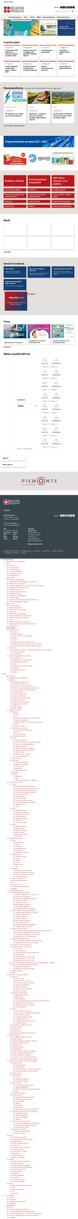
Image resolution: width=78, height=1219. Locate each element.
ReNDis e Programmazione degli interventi (27, 1089)
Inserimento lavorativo (21, 876)
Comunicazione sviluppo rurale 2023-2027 (27, 935)
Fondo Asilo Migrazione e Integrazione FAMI (24, 965)
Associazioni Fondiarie (21, 762)
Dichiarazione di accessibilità (11, 551)
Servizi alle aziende (17, 692)
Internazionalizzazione (18, 1179)
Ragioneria (15, 668)
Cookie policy (37, 551)
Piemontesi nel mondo (21, 794)
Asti (5, 535)
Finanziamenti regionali (22, 1081)
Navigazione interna (18, 1047)
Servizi (32, 17)
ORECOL (31, 206)
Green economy (16, 758)
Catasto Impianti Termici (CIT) (62, 269)
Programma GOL (17, 1031)
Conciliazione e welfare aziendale (21, 1025)
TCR (13, 1191)
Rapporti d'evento (20, 1065)
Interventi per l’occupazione (23, 1011)
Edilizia (17, 778)
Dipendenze (15, 1153)
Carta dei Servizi (13, 626)
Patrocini (11, 620)
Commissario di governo (19, 1093)
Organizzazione (10, 578)
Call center (32, 190)
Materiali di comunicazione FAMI (24, 969)
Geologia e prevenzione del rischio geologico (25, 1111)
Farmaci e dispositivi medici (20, 1143)
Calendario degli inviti (21, 917)
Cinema (17, 806)
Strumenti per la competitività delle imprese (27, 1013)
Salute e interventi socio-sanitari (24, 872)
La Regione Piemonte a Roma (17, 592)
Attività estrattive (17, 1171)
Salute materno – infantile (19, 1151)
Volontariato (18, 1105)
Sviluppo (11, 1159)
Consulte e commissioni (16, 572)
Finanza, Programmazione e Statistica (20, 656)
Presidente (12, 566)
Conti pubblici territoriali (19, 670)
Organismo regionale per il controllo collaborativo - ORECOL (26, 586)
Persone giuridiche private (19, 880)
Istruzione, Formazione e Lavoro (18, 975)
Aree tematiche (10, 676)
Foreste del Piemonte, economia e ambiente (28, 742)
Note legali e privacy (26, 551)
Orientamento (16, 1029)
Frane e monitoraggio (21, 1117)
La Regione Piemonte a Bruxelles (18, 588)
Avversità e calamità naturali (20, 684)
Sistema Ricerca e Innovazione (21, 1161)
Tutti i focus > (7, 347)
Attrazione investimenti (19, 1169)
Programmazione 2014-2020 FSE (25, 909)
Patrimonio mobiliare (18, 652)
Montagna (15, 760)
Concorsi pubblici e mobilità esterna (62, 195)
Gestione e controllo (21, 903)
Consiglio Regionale (14, 570)
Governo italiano (8, 2)
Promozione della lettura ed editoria (25, 802)
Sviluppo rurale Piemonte (19, 929)
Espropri (14, 638)
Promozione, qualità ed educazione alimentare (25, 688)
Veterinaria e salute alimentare (21, 1147)
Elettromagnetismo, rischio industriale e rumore (29, 722)
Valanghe (18, 1119)
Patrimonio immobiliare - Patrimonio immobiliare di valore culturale (31, 650)
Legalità (14, 888)
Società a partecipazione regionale (19, 602)
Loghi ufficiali (46, 551)
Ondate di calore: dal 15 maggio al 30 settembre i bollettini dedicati (30, 53)
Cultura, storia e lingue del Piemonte (25, 792)
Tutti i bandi (7, 252)
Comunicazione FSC (21, 951)
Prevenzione (15, 1145)
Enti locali (15, 632)
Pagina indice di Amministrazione (15, 562)
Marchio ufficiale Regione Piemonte (19, 622)
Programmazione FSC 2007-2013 (25, 961)
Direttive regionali (20, 1007)
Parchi (17, 732)
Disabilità (14, 868)
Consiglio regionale (59, 190)
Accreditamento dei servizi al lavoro (25, 1021)
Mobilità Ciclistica (17, 1039)
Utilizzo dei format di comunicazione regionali (22, 624)
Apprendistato (19, 997)
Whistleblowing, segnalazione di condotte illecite (14, 195)
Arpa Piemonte (28, 448)
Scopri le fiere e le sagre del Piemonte (65, 67)
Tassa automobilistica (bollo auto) (21, 1185)
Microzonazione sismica (22, 1127)
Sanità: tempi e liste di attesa (62, 206)
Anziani (17, 862)
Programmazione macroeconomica (22, 660)
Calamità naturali (17, 1063)
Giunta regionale (14, 568)
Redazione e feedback (57, 551)
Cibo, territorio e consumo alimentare (23, 686)
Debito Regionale (17, 658)
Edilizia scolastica (17, 1027)
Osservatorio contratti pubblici (17, 614)
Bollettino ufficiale (14, 181)
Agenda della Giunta (15, 574)
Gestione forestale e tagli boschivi (25, 744)
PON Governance (17, 971)
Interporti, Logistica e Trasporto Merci (22, 1053)
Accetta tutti (72, 1216)
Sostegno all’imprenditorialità (23, 1017)
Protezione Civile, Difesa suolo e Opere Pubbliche (23, 1061)
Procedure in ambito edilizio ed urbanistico (27, 1123)
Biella (5, 537)
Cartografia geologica (21, 1113)
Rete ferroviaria (16, 1045)
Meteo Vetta (18, 768)
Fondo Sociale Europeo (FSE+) (21, 892)
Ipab (16, 866)
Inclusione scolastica (21, 991)
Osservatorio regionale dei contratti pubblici (37, 195)
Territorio (14, 774)
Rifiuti (17, 724)
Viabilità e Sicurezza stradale (20, 1043)
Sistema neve (19, 820)
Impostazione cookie (36, 544)
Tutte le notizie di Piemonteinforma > (14, 126)
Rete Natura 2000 (20, 734)
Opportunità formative (21, 995)
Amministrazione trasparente (38, 181)
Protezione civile (17, 1095)
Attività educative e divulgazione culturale (27, 788)
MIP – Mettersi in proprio (22, 1015)
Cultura (14, 784)
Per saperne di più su (49, 27)
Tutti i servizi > (31, 294)
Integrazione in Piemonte (22, 967)
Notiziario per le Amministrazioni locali (23, 642)
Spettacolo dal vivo (20, 804)
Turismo (14, 824)
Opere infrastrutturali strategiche (21, 1055)
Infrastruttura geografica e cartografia (26, 780)
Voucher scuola (19, 979)
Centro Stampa (16, 654)
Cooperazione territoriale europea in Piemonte (28, 941)
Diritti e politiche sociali (15, 838)
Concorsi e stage (14, 598)
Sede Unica (8, 201)
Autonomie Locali (14, 630)
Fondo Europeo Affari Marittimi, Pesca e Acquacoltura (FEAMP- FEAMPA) (33, 963)
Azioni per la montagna (21, 764)
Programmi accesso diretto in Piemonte (26, 943)
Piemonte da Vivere (63, 17)
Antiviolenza (18, 846)
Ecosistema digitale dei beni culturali (25, 790)
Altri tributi (15, 1193)
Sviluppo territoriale (17, 1163)
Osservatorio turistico (21, 834)
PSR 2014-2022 (17, 706)
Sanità (11, 1135)
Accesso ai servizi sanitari (19, 1137)
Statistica (15, 672)
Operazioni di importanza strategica (25, 898)
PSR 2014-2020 (20, 752)
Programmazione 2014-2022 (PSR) (25, 937)
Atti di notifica (9, 206)
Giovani (17, 844)
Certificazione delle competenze (24, 1003)
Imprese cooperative (18, 1175)
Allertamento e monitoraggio (23, 1099)
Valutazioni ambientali (21, 720)
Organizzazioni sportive (22, 812)
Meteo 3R (5, 458)
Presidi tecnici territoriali (19, 1129)
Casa (13, 882)
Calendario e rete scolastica (23, 981)
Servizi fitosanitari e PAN (19, 694)
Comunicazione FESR (21, 923)
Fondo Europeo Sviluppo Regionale (22, 1167)
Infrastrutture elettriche (22, 1079)
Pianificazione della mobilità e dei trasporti (24, 1051)
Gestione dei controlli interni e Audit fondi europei (23, 600)
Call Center (12, 612)
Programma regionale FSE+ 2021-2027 (26, 894)
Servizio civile (16, 884)
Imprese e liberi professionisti (17, 1201)
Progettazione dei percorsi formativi (25, 1005)
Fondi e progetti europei (16, 890)
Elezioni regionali (17, 634)
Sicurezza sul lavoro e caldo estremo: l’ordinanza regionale (30, 68)
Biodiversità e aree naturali (20, 728)
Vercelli (15, 539)
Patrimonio (12, 648)
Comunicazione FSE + (21, 900)
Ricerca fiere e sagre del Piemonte (36, 270)
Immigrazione (19, 850)
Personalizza (63, 1216)
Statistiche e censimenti (19, 696)
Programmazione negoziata (20, 662)
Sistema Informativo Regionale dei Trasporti (24, 1059)
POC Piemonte (19, 955)
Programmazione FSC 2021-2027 (25, 957)
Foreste (14, 738)
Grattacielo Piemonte (15, 594)
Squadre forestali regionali (22, 1131)
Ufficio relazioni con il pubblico (18, 610)
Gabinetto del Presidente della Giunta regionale (22, 582)
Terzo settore (19, 864)
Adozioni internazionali (18, 878)
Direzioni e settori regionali (61, 201)
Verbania (15, 537)
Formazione (18, 1107)
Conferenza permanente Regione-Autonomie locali (27, 644)
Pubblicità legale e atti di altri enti (18, 618)
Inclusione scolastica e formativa (24, 874)
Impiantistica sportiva (21, 818)
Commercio (15, 1177)
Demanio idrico (16, 1073)
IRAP (13, 1187)
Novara (15, 533)
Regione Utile (10, 604)
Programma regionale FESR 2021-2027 (26, 913)
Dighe (17, 1091)
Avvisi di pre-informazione (22, 896)
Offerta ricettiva (19, 832)
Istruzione (15, 977)
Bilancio (14, 664)
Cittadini (11, 1197)
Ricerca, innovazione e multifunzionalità (23, 690)
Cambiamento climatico (19, 736)
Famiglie (17, 860)
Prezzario (18, 1077)
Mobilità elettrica (17, 1049)
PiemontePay (9, 269)
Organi (8, 564)
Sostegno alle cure (17, 1141)
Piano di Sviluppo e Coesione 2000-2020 (27, 953)
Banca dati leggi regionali (13, 190)
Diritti (13, 840)
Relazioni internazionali (16, 590)
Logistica (17, 1103)
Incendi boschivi (19, 1101)
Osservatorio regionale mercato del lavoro (24, 1033)
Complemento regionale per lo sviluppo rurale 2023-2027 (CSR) (33, 931)
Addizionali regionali (18, 1189)
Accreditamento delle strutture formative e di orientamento (32, 1001)
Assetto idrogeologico (21, 1087)
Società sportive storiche (22, 814)
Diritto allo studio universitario (24, 989)
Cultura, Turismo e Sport (16, 782)
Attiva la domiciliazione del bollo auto (47, 68)
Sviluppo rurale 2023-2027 (20, 704)
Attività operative (20, 1133)
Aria (16, 716)
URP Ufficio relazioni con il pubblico (60, 181)
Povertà (17, 858)
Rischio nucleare (20, 726)
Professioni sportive (21, 822)
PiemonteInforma (48, 17)
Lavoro (14, 1009)
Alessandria (7, 533)
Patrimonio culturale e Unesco (24, 800)
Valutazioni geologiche (21, 1115)
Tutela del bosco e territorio (23, 754)
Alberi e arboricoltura (21, 740)
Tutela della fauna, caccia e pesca (21, 698)
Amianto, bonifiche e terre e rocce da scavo (27, 718)
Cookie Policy (54, 1212)
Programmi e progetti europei (20, 939)
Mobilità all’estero (20, 999)
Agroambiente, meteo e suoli (20, 682)
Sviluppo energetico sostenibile (21, 1165)
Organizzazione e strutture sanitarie (22, 1139)
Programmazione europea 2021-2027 (26, 141)
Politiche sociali (16, 854)
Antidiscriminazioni (20, 848)
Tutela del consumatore (22, 852)
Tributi (11, 1183)
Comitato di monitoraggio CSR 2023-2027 (27, 933)
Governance (18, 949)
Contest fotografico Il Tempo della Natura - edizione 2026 (11, 69)
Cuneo (5, 539)
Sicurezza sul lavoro (18, 1149)
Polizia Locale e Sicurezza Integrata (22, 636)
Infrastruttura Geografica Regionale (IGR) (13, 282)
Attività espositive (20, 796)
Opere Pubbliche (17, 1075)
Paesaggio (15, 772)
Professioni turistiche (21, 830)
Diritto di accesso (34, 201)
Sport (13, 808)
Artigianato (15, 1173)
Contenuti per (10, 1195)
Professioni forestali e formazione (25, 748)
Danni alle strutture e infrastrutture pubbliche (28, 1069)
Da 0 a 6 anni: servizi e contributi (24, 983)
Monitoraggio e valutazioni (23, 904)
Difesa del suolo (16, 1083)
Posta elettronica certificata (12, 553)
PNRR (39, 17)
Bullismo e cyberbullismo (22, 985)
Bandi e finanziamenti (15, 608)
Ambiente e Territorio (15, 710)
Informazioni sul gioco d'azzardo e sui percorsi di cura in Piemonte (15, 158)
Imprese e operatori (20, 746)
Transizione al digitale (18, 1181)
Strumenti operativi (17, 1155)
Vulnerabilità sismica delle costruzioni (26, 1125)
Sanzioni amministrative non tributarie (20, 616)
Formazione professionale (19, 993)
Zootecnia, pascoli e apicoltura (21, 702)
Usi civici (14, 640)
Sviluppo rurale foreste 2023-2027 (25, 750)
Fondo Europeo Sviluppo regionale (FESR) (24, 911)
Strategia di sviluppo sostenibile (18, 678)
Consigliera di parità (21, 1023)
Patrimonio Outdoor (21, 770)
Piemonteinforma (14, 576)
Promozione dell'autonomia (23, 870)
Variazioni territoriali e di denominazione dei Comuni (27, 646)
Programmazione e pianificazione (24, 1097)
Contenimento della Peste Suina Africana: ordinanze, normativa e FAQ (11, 53)
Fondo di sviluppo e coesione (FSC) (22, 947)
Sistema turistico (20, 828)
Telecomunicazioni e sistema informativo (27, 1109)
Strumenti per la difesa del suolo (24, 1085)
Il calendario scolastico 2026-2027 (64, 52)
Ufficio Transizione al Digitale (17, 584)
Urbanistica (18, 776)
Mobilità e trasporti (14, 1035)
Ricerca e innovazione (18, 1157)
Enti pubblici (12, 1199)
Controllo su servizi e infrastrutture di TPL (24, 1057)
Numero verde (32, 531)
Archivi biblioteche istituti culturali (25, 786)
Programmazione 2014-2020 (23, 927)
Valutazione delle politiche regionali (22, 666)
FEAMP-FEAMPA (17, 708)
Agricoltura (12, 680)
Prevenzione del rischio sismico (21, 1121)
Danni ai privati (19, 1067)
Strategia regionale (20, 810)
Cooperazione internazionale (20, 886)
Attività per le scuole (21, 987)
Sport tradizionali (20, 816)
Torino (15, 535)
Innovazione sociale (21, 856)
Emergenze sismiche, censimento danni (26, 1071)
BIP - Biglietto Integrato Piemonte (22, 1037)
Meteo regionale (7, 465)
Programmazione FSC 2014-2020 (25, 959)
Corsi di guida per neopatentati (46, 51)
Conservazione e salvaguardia (23, 730)
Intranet (24, 553)
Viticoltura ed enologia (18, 700)
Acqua (17, 714)
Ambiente (15, 712)
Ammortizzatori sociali (21, 1019)
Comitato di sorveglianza (22, 906)
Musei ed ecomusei (20, 798)
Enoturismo (18, 836)
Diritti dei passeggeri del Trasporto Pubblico (24, 1041)
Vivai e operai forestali (21, 756)
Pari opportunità (20, 842)
